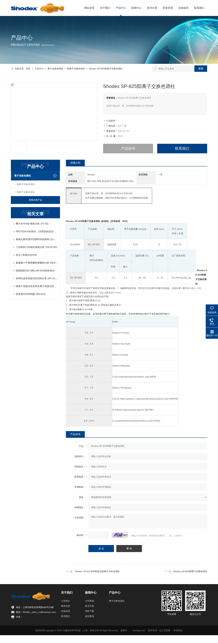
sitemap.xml (139, 630)
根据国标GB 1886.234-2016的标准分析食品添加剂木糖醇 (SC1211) (37, 270)
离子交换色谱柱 (55, 68)
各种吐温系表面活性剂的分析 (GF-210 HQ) (37, 278)
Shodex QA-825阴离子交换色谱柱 (190, 571)
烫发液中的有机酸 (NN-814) (30, 294)
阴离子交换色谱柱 (26, 184)
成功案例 (89, 616)
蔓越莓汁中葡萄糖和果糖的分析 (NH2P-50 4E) (37, 262)
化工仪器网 (164, 630)
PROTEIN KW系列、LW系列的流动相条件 (37, 231)
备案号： (124, 630)
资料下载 (89, 611)
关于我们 (105, 8)
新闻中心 (136, 8)
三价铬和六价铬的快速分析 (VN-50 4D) (36, 247)
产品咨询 (128, 148)
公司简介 (65, 601)
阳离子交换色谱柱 (76, 68)
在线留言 (183, 8)
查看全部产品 (35, 200)
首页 (28, 68)
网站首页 (89, 8)
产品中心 (121, 8)
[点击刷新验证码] (120, 535)
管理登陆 (177, 630)
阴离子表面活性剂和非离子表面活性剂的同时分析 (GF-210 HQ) (37, 286)
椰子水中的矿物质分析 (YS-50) (32, 223)
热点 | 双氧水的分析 (26, 255)
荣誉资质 (168, 8)
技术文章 (152, 8)
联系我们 (199, 8)
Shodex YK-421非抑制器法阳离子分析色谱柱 (97, 571)
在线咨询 (65, 611)
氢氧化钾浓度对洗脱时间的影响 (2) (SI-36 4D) (37, 239)
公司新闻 (89, 601)
